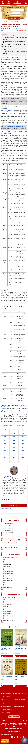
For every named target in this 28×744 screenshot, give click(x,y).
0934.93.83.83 (14, 717)
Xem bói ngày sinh (8, 585)
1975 (5, 447)
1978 (5, 457)
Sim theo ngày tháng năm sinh (10, 557)
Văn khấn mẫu (7, 606)
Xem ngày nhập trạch (9, 575)
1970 (5, 430)
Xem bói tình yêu (8, 587)
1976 (5, 450)
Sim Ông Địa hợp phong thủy (10, 547)
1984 (14, 443)
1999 (23, 461)
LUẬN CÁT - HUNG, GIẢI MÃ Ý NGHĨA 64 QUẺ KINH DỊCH (7, 678)
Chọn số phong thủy (14, 18)
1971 (5, 433)
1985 (14, 447)
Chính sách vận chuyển (19, 699)
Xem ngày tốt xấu (8, 566)
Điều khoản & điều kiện (6, 706)
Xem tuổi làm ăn (7, 611)
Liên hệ (2, 703)
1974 (5, 443)
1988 (14, 457)
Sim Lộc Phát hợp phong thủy (10, 542)
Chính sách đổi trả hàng (20, 703)
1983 (14, 440)
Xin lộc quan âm (7, 564)
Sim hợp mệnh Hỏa (8, 530)
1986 (14, 450)
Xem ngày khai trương (9, 568)
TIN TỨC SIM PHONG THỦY (6, 696)
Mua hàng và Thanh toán (6, 709)
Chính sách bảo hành (19, 706)
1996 (23, 450)
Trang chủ (3, 21)
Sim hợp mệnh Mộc (8, 525)
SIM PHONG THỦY (16, 693)
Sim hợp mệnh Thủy (8, 528)
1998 (23, 457)
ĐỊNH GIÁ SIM (23, 693)
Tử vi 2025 (6, 562)
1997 (23, 454)
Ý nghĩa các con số (8, 604)
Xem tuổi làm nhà (8, 613)
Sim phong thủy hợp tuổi (9, 597)
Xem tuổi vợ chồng (8, 615)
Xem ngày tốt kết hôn (8, 571)
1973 (5, 440)
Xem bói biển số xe (8, 559)
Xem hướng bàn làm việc (9, 599)
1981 (14, 433)
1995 (23, 447)
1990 (23, 430)
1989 (14, 461)
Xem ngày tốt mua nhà (9, 573)
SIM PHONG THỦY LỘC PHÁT (6, 691)
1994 (23, 443)
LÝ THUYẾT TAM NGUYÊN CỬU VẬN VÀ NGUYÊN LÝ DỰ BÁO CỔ (7, 648)
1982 (14, 436)
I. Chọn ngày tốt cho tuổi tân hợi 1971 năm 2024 (13, 36)
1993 (23, 440)
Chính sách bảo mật (5, 712)
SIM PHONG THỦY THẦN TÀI (19, 691)
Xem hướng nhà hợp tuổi (9, 620)
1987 (14, 454)
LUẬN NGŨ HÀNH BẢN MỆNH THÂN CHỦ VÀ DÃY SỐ (21, 648)
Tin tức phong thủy (8, 602)
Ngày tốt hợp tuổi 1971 (6, 110)
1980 (14, 430)
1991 (23, 433)
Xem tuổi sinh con (8, 618)
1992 (23, 436)
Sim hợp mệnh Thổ (8, 532)
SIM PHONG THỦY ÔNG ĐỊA (6, 693)
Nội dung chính (5, 34)
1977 (5, 454)
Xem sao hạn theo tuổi (9, 608)
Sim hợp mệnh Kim (8, 523)
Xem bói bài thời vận (8, 582)
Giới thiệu (3, 699)
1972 (5, 436)
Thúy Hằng (10, 477)
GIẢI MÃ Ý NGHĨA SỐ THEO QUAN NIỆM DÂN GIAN (20, 678)
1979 (5, 461)
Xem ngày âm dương (8, 580)
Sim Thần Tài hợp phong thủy (10, 545)
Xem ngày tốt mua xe (8, 578)
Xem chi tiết (7, 656)
